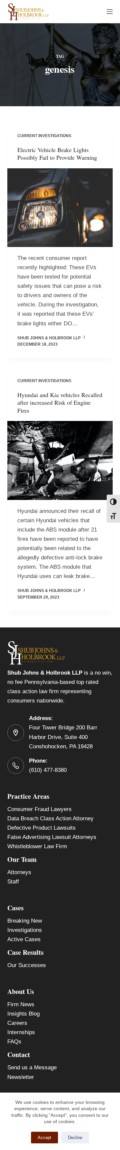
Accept (44, 1137)
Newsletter (20, 1077)
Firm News (20, 1004)
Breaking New (24, 921)
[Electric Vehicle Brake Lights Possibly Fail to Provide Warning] (60, 207)
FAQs (14, 1041)
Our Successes (26, 965)
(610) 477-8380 (48, 770)
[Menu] (110, 12)
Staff (13, 881)
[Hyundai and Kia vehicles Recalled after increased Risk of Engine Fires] (60, 460)
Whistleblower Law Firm (37, 846)
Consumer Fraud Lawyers (39, 809)
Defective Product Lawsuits (41, 828)
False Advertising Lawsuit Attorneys (51, 837)
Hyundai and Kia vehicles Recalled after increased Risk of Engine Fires (59, 402)
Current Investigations (44, 135)
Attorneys (19, 872)
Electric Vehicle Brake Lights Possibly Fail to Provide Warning (57, 153)
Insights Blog (23, 1014)
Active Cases (24, 939)
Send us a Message (32, 1067)
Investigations (24, 930)
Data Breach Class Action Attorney (50, 818)
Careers (17, 1023)
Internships (21, 1032)
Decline (75, 1137)
